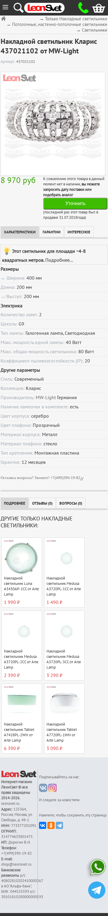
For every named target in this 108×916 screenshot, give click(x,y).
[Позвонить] (81, 8)
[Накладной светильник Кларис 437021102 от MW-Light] (53, 123)
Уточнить (75, 203)
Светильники (94, 30)
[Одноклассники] (51, 825)
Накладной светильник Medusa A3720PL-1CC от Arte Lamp (63, 586)
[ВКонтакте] (42, 825)
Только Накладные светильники (76, 18)
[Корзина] (94, 8)
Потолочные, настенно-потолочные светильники (59, 24)
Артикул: (8, 61)
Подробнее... (59, 260)
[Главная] (4, 18)
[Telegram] (59, 825)
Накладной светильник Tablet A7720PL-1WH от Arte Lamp (61, 732)
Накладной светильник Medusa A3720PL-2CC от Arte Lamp (21, 659)
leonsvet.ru (10, 803)
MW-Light (46, 397)
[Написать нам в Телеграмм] (97, 891)
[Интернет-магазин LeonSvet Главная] (50, 8)
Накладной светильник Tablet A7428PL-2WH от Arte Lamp (19, 732)
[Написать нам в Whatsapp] (97, 868)
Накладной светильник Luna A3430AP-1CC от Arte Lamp (21, 586)
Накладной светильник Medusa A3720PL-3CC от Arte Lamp (63, 659)
